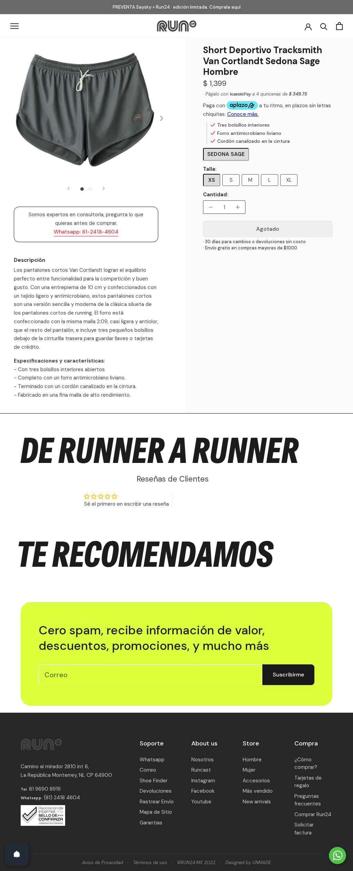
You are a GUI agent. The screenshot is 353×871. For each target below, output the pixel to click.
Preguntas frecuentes (307, 800)
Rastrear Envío (157, 801)
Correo (148, 769)
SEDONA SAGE (226, 154)
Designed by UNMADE (248, 862)
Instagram (203, 780)
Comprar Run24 (312, 814)
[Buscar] (323, 26)
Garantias (151, 822)
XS (211, 180)
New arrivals (257, 801)
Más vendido (258, 791)
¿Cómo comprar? (305, 763)
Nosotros (202, 759)
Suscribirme (288, 674)
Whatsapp (152, 759)
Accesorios (256, 780)
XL (289, 180)
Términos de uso (150, 862)
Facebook (202, 791)
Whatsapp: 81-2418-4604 (86, 231)
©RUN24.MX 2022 (196, 862)
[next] (161, 118)
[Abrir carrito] (339, 26)
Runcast (201, 769)
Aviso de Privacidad (102, 862)
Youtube (201, 801)
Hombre (252, 759)
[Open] (17, 854)
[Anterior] (69, 188)
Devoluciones (156, 791)
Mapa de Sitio (156, 812)
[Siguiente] (104, 188)
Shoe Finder (154, 780)
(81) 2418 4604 (62, 797)
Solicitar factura (304, 828)
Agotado (267, 228)
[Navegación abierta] (14, 26)
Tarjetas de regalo (308, 781)
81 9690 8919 (44, 788)
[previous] (11, 118)
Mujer (249, 769)
